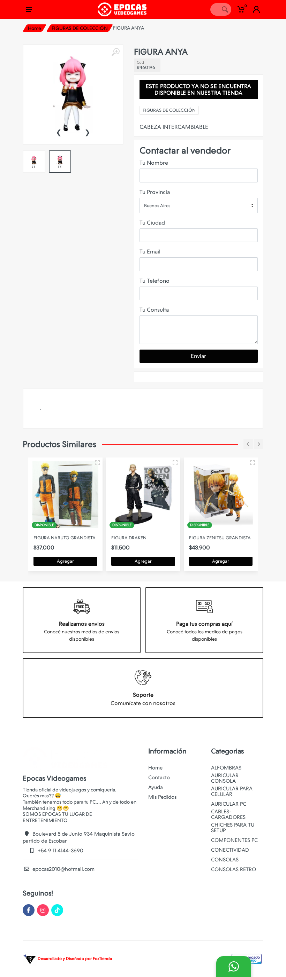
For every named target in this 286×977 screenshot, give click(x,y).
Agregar (65, 561)
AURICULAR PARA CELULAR (232, 791)
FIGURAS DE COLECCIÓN (80, 28)
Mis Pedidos (162, 797)
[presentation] (58, 131)
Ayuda (155, 787)
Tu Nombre (154, 162)
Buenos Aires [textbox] (157, 205)
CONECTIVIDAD (230, 850)
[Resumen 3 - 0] (97, 463)
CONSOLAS (225, 859)
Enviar (198, 356)
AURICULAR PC (228, 804)
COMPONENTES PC (234, 840)
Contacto (159, 777)
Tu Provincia (155, 192)
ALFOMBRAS (226, 768)
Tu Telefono (155, 281)
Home (34, 28)
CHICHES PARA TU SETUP (232, 827)
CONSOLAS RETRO (233, 869)
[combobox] (199, 205)
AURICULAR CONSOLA (225, 778)
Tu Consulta (154, 309)
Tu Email (150, 251)
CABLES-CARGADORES (228, 814)
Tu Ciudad (152, 222)
